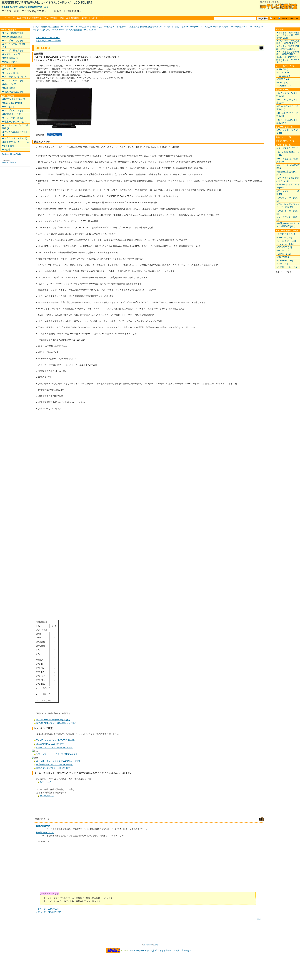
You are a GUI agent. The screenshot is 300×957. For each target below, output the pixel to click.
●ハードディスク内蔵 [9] (286, 218)
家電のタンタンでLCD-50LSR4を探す (53, 768)
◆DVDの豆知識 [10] (12, 36)
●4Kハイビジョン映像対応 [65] (287, 160)
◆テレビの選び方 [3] (12, 33)
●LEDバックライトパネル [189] (287, 186)
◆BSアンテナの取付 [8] (13, 99)
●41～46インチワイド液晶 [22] (287, 114)
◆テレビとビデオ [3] (12, 118)
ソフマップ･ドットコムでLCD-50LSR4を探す (56, 754)
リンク (101, 18)
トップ (36, 26)
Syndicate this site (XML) (11, 154)
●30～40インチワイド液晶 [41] (287, 108)
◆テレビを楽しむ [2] (12, 40)
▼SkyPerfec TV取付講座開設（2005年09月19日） (287, 41)
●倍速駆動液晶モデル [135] (286, 173)
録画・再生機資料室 (69, 18)
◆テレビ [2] (8, 106)
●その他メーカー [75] (286, 267)
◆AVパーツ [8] (9, 84)
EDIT (258, 919)
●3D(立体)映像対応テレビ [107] (288, 153)
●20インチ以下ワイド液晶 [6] (287, 94)
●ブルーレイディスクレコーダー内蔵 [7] (288, 205)
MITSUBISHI (67, 26)
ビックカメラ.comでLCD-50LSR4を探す (54, 747)
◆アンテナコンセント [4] (14, 76)
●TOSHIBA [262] (284, 260)
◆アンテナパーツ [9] (12, 80)
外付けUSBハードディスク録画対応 (66, 30)
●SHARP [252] (283, 254)
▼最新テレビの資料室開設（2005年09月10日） (287, 47)
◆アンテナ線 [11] (10, 73)
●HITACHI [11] (283, 69)
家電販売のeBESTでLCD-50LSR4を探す (54, 764)
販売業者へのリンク (45, 832)
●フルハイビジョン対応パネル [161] (288, 179)
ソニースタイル (47, 796)
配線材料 (21, 18)
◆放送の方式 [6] (10, 58)
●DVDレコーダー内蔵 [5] (287, 212)
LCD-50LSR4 (90, 30)
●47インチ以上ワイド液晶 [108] (287, 121)
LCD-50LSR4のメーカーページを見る (53, 719)
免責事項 (155, 945)
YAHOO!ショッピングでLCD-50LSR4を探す (56, 740)
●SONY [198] (282, 257)
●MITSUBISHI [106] (286, 240)
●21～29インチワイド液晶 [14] (287, 101)
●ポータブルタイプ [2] (287, 148)
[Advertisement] (62, 868)
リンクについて (147, 945)
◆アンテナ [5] (9, 69)
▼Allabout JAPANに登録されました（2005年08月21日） (287, 60)
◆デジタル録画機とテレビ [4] (15, 133)
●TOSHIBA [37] (283, 85)
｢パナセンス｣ (46, 782)
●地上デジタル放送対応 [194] (288, 166)
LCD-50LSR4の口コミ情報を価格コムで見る (56, 723)
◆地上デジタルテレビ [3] (14, 121)
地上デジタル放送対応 (129, 26)
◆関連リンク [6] (10, 61)
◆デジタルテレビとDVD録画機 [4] (15, 127)
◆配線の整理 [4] (10, 88)
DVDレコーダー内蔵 (251, 26)
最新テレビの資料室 (50, 26)
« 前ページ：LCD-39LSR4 (48, 37)
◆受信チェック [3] (11, 54)
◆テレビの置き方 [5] (12, 50)
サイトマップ (8, 18)
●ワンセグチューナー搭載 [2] (288, 192)
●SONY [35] (282, 82)
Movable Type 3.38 (9, 162)
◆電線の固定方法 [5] (12, 91)
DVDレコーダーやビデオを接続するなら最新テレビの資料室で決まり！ (161, 950)
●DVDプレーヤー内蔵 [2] (287, 199)
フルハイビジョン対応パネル (172, 26)
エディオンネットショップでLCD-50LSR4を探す (58, 761)
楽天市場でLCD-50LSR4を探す (50, 744)
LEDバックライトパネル (197, 26)
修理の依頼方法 (43, 826)
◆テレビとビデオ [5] (12, 110)
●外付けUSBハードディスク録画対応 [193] (288, 225)
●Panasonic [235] (285, 244)
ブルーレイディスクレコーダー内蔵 (225, 26)
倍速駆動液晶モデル (149, 26)
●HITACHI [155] (284, 237)
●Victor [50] (282, 263)
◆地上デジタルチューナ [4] (15, 142)
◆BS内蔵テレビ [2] (11, 114)
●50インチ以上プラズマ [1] (287, 131)
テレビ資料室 (50, 18)
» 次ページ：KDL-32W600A (48, 40)
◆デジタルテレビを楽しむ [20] (15, 45)
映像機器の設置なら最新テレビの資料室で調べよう (25, 7)
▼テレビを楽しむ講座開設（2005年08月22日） (287, 52)
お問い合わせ (88, 18)
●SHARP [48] (282, 79)
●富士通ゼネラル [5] (286, 234)
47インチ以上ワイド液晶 (84, 26)
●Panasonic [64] (284, 76)
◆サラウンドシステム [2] (14, 138)
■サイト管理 (8, 146)
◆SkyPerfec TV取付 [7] (13, 103)
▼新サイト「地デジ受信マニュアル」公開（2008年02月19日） (287, 35)
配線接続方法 (35, 18)
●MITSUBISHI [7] (284, 72)
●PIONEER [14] (284, 247)
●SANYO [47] (283, 250)
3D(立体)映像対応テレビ (108, 26)
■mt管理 (6, 149)
